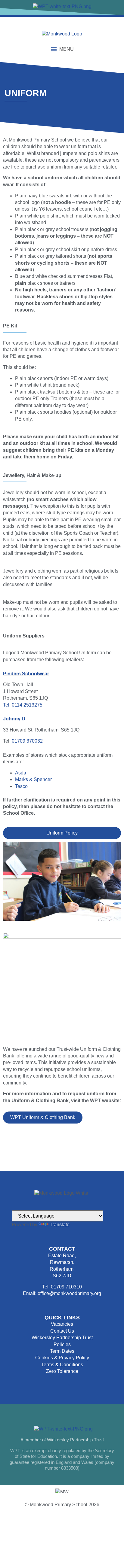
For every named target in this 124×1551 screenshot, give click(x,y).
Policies (62, 1344)
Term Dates (62, 1351)
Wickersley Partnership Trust (62, 1337)
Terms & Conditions (62, 1364)
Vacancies (62, 1324)
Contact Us (62, 1331)
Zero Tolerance (62, 1371)
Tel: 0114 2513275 (22, 704)
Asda (20, 772)
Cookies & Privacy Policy (62, 1357)
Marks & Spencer (33, 779)
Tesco (21, 786)
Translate (60, 1224)
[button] (66, 49)
